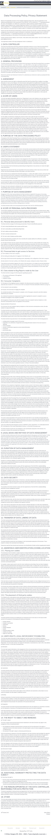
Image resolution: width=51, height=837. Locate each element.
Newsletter (41, 828)
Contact (24, 828)
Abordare (17, 828)
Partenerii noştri (32, 828)
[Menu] (48, 3)
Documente (10, 828)
